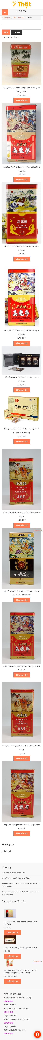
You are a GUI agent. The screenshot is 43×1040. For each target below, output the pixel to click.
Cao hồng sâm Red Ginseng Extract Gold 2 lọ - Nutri (21, 922)
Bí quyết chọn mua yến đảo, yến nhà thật (16, 878)
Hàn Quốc (7, 851)
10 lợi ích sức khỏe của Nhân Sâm (13, 873)
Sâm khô (21, 18)
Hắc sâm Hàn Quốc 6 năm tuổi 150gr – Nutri (21, 591)
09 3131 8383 (8, 1012)
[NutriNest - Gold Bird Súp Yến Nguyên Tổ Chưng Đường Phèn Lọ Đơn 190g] (10, 962)
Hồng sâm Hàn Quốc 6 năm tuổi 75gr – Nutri (21, 666)
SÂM (14, 18)
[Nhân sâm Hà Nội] (21, 4)
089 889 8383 (8, 1023)
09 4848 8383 (8, 1001)
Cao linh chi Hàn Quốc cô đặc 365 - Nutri (20, 947)
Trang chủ (7, 18)
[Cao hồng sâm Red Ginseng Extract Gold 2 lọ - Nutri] (10, 913)
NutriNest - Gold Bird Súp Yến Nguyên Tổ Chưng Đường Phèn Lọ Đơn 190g (20, 971)
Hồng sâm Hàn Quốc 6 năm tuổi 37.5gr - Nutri (21, 824)
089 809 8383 (8, 1034)
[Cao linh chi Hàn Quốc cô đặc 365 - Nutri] (10, 939)
